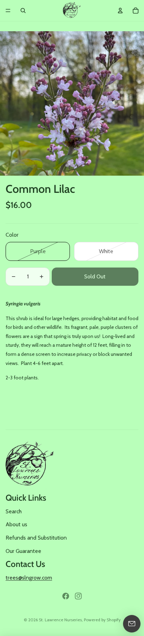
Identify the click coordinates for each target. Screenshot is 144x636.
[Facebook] (66, 596)
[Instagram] (78, 596)
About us (16, 524)
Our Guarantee (23, 551)
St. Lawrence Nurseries (60, 619)
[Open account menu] (120, 10)
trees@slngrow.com (29, 577)
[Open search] (23, 10)
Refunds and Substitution (36, 537)
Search (14, 511)
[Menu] (8, 10)
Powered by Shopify (102, 619)
